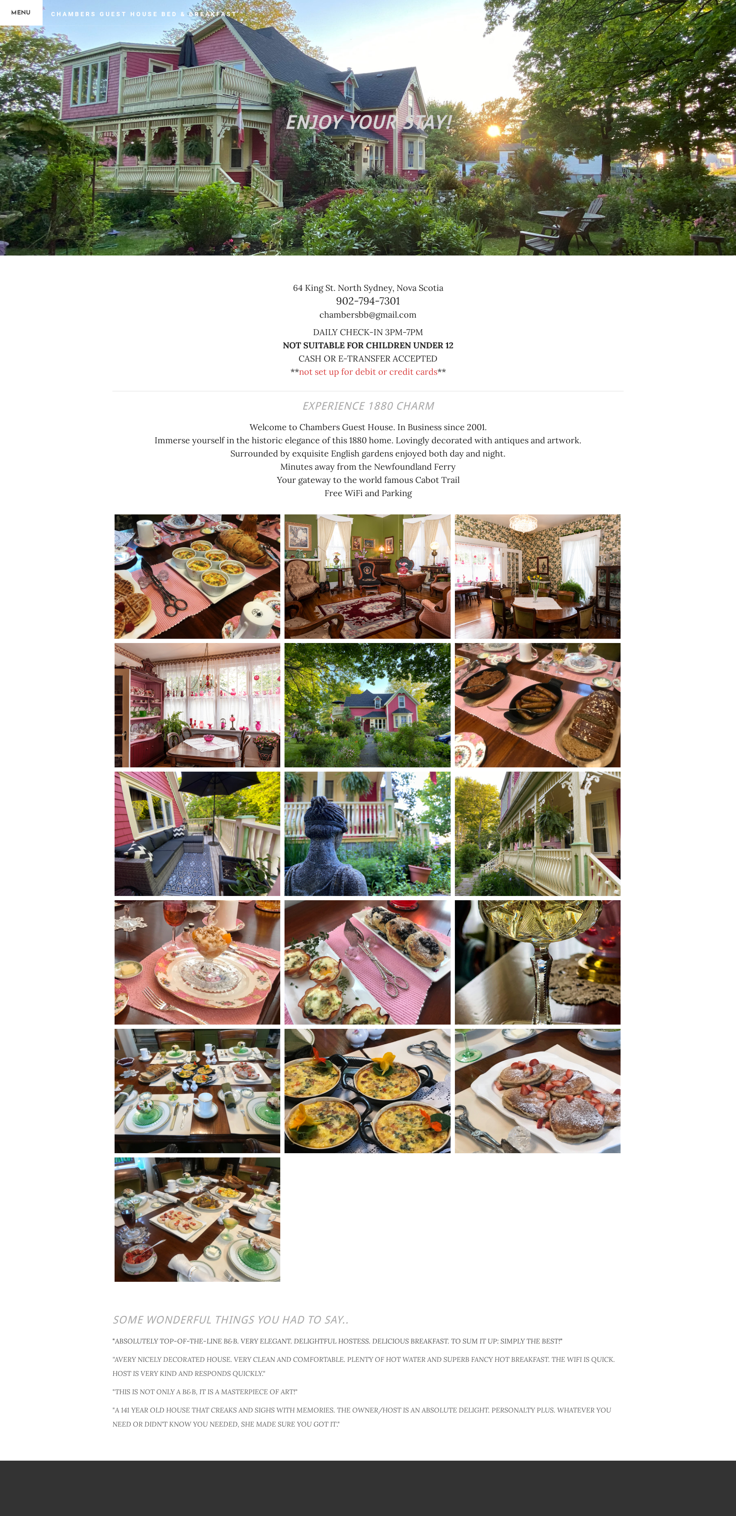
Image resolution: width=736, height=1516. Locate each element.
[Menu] (21, 13)
